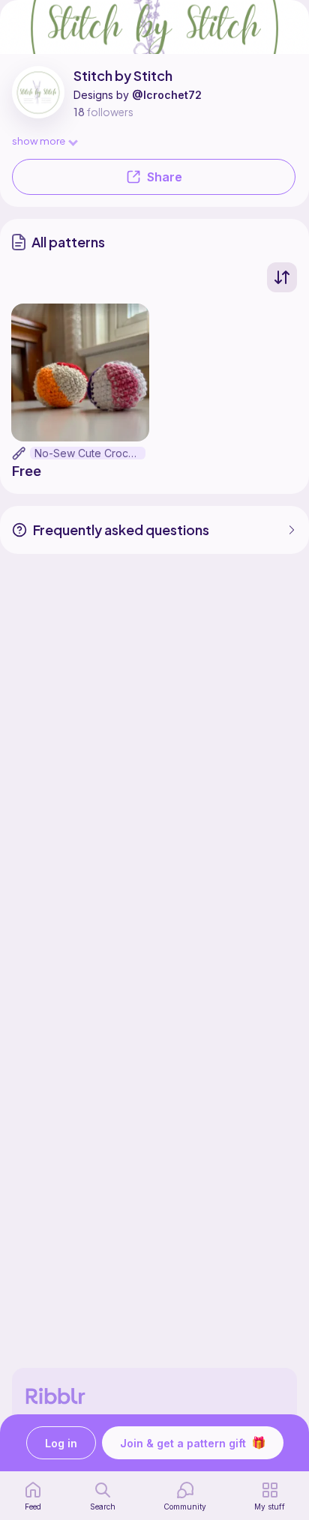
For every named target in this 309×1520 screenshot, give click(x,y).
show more (38, 140)
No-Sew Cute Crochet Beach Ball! (90, 453)
